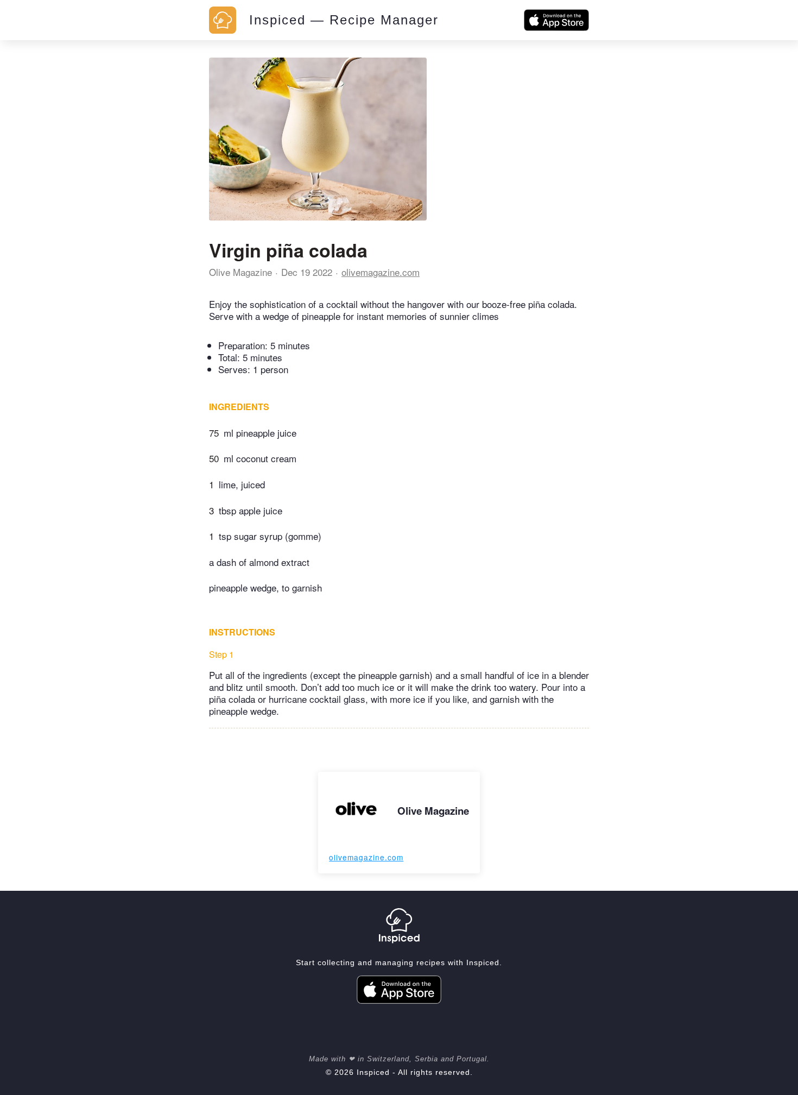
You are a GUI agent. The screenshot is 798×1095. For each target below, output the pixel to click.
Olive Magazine (240, 272)
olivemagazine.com (380, 272)
